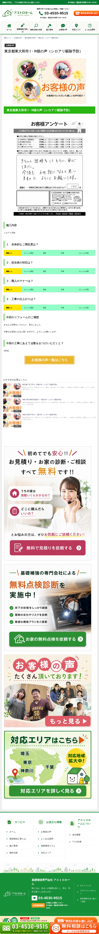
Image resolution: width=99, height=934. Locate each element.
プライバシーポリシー (88, 892)
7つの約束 (77, 842)
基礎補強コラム (48, 846)
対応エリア (46, 853)
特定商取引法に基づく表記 (88, 900)
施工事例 (13, 846)
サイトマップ (85, 886)
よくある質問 (47, 839)
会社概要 (76, 835)
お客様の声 (10, 45)
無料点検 (13, 853)
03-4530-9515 (56, 13)
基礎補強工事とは (17, 839)
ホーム (12, 832)
